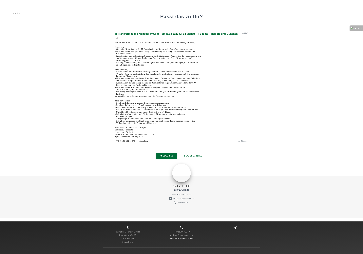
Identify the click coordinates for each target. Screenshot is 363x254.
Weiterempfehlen (193, 156)
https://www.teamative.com (182, 238)
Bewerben (166, 156)
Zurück (15, 13)
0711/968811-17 (183, 202)
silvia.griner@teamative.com (183, 199)
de (358, 28)
